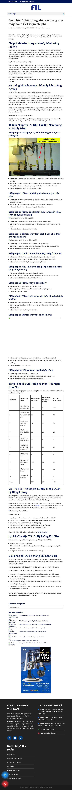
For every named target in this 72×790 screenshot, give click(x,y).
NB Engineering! (42, 532)
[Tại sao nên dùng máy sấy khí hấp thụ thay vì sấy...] (13, 629)
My (11, 28)
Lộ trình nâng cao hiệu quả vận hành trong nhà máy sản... (34, 615)
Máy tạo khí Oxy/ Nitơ (14, 762)
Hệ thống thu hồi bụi (13, 770)
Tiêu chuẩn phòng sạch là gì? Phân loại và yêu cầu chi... (33, 621)
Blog (24, 28)
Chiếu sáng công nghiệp (14, 778)
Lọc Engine (10, 766)
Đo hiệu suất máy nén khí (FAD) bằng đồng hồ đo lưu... (24, 640)
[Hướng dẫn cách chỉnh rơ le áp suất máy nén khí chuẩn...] (13, 644)
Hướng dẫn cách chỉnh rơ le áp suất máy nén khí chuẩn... (34, 643)
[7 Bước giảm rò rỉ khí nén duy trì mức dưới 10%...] (13, 638)
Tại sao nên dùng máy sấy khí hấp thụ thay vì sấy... (32, 628)
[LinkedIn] (20, 738)
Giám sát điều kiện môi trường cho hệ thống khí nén (32, 631)
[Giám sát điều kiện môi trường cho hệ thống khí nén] (13, 633)
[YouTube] (15, 738)
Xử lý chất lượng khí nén (14, 758)
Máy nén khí (11, 754)
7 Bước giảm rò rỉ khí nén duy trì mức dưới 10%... (32, 637)
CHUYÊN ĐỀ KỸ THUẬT (33, 28)
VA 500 (37, 505)
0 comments (46, 28)
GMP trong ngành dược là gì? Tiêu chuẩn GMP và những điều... (35, 624)
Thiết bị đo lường (12, 774)
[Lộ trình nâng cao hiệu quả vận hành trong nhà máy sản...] (13, 617)
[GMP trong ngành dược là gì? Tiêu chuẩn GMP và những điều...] (13, 625)
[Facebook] (9, 738)
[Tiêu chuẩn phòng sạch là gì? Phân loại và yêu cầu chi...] (13, 622)
